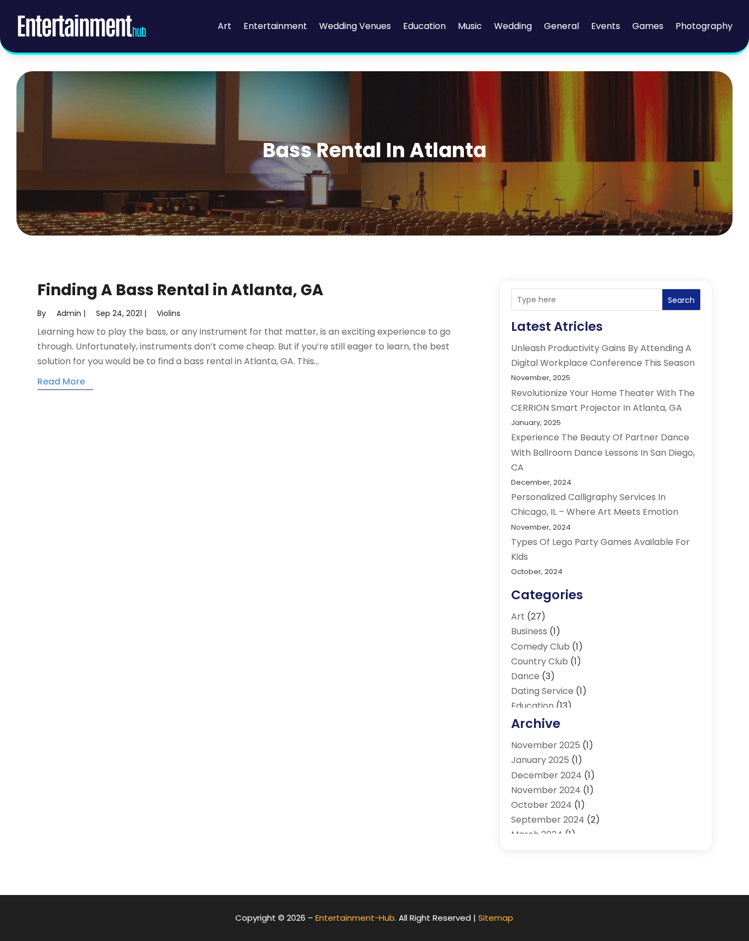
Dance (525, 676)
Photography (704, 26)
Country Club (539, 661)
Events (605, 26)
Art (224, 26)
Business (529, 631)
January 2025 (540, 760)
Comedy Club (540, 646)
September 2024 (548, 819)
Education (424, 26)
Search (681, 300)
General (561, 26)
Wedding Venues (355, 26)
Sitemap (495, 917)
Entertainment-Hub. (355, 917)
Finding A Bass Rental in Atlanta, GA (180, 290)
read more (61, 381)
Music (470, 26)
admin (68, 313)
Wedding (513, 26)
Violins (168, 313)
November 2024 (546, 790)
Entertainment (275, 26)
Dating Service (542, 691)
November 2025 (545, 745)
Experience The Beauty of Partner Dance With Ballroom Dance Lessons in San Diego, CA (603, 452)
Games (647, 26)
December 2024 (546, 775)
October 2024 (541, 805)
